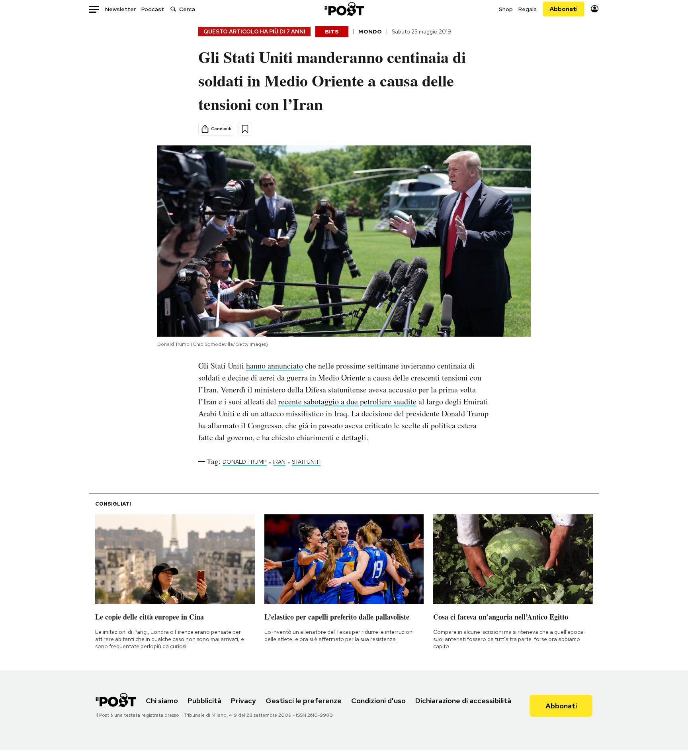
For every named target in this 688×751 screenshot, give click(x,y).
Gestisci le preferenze (304, 700)
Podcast (152, 9)
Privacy (243, 700)
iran (279, 461)
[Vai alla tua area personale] (594, 9)
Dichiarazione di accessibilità (463, 700)
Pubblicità (204, 700)
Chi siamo (162, 700)
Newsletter (120, 9)
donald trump (245, 461)
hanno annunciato (274, 365)
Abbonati (563, 9)
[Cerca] (173, 9)
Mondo (370, 31)
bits (332, 31)
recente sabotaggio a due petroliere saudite (347, 401)
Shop (506, 9)
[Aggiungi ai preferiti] (245, 128)
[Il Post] (344, 9)
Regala (527, 9)
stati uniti (306, 461)
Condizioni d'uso (378, 700)
